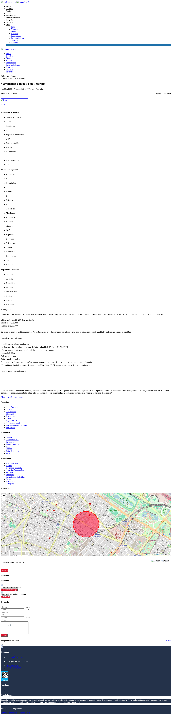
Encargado (10, 428)
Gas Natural (11, 412)
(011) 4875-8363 (12, 666)
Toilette (9, 449)
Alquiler (9, 13)
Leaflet (148, 555)
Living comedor (12, 444)
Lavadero (10, 442)
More (8, 24)
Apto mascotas (12, 463)
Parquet (9, 466)
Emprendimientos (13, 18)
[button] (12, 397)
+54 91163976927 (13, 668)
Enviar (4, 635)
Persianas (9, 472)
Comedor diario (12, 440)
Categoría (10, 484)
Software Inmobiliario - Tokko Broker (16, 713)
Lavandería (10, 481)
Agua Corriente (12, 407)
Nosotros (9, 9)
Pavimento (10, 416)
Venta (8, 11)
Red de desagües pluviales (16, 425)
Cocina (9, 437)
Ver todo (167, 640)
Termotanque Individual (15, 477)
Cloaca (9, 409)
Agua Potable (11, 421)
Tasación (9, 20)
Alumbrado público (14, 423)
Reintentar (5, 597)
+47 (3, 105)
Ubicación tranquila (14, 468)
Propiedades (11, 15)
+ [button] (4, 495)
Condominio (11, 479)
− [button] (4, 499)
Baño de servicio (12, 451)
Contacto (9, 22)
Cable (8, 418)
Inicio (8, 6)
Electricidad (10, 414)
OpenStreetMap (158, 555)
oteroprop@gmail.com (15, 657)
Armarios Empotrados (15, 470)
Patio (8, 446)
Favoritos (9, 72)
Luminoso (10, 475)
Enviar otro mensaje (9, 590)
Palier (8, 453)
